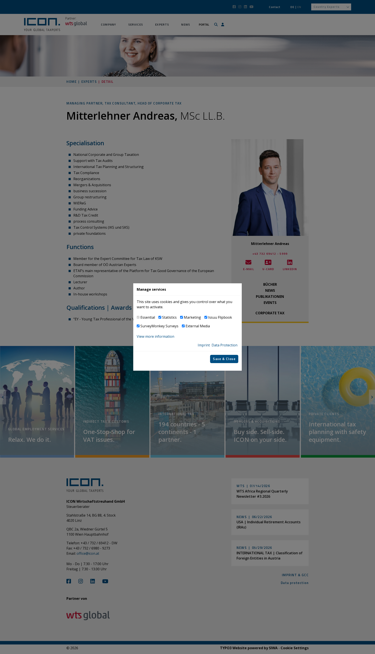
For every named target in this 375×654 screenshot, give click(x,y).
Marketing (192, 317)
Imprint (204, 345)
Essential (147, 317)
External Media (198, 326)
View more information (155, 336)
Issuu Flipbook (220, 317)
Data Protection (224, 345)
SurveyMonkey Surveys (159, 326)
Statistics (169, 317)
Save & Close (224, 358)
